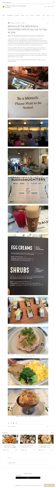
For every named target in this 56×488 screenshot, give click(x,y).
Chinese (43, 15)
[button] (52, 15)
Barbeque (17, 15)
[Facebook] (53, 2)
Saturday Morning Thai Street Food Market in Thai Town (27, 446)
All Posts (3, 15)
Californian (38, 15)
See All (52, 432)
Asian (27, 15)
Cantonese (32, 15)
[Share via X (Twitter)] (10, 423)
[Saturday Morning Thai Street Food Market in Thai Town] (28, 439)
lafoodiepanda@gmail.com (6, 2)
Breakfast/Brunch (10, 15)
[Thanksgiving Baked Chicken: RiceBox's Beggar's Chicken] (46, 439)
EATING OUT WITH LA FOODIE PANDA (15, 6)
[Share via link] (16, 423)
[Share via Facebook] (8, 423)
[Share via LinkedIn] (13, 423)
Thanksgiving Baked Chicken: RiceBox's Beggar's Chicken (44, 446)
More (48, 15)
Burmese (22, 15)
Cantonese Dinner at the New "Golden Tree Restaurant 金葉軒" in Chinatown (10, 446)
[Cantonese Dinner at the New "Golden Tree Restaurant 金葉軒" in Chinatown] (10, 439)
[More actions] (47, 23)
